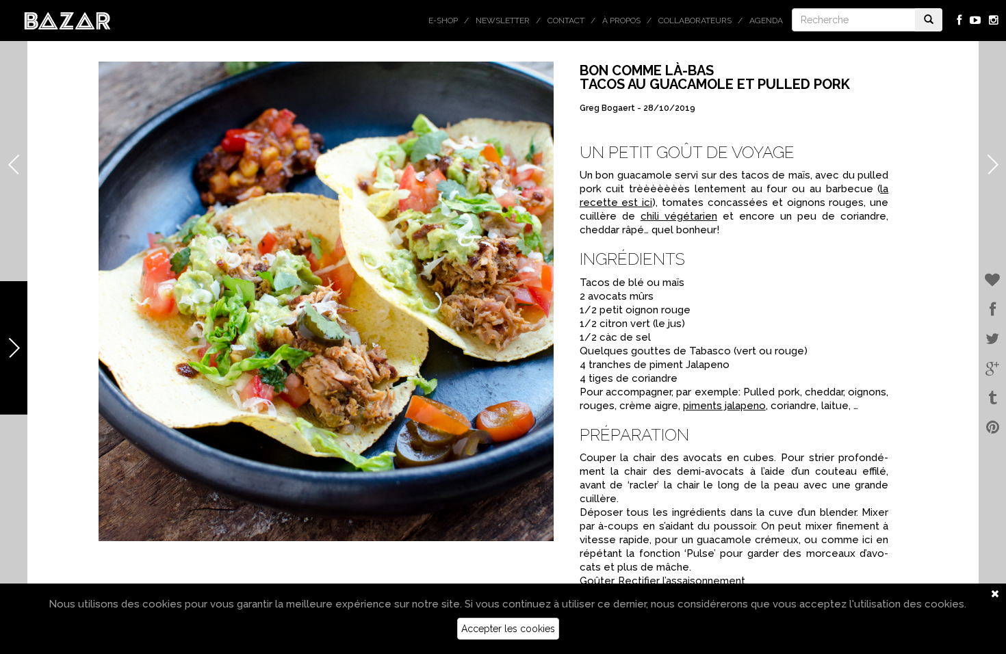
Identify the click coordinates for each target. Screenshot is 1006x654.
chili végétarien (679, 216)
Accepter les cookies (508, 628)
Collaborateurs (695, 20)
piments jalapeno (724, 406)
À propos (621, 20)
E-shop (443, 20)
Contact (565, 20)
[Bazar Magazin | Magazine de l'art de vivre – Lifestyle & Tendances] (67, 20)
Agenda (766, 20)
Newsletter (503, 20)
